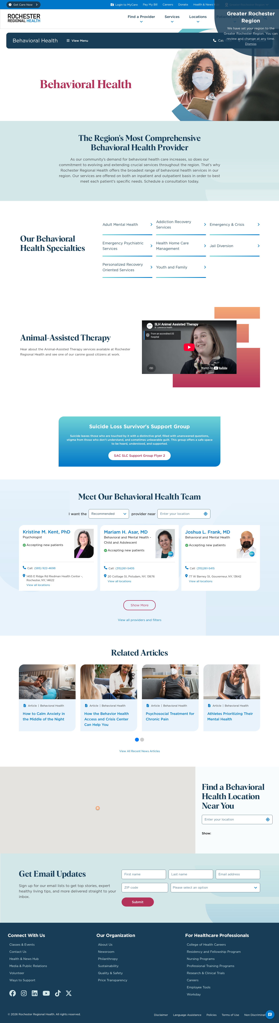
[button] (137, 740)
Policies (212, 1015)
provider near (143, 514)
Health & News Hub (206, 4)
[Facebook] (12, 993)
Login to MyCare (126, 4)
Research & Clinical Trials (206, 973)
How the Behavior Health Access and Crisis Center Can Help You (106, 719)
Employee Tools (198, 987)
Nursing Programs (201, 959)
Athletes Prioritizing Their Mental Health (230, 716)
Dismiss (250, 44)
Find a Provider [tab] (141, 16)
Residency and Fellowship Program (214, 952)
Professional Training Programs (210, 966)
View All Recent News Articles (139, 751)
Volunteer (16, 973)
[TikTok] (57, 993)
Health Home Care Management (172, 246)
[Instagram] (23, 993)
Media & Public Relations (28, 966)
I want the (78, 514)
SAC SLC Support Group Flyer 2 (139, 456)
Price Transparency (112, 980)
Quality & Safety (110, 973)
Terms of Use (230, 1015)
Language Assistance (187, 1015)
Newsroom (106, 952)
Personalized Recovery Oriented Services (123, 267)
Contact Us (17, 952)
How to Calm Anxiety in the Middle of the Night (44, 716)
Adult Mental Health (120, 224)
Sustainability (108, 966)
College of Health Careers (206, 944)
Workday (194, 994)
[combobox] (109, 514)
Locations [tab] (198, 16)
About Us (105, 944)
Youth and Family (171, 267)
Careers (168, 4)
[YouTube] (46, 993)
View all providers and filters (139, 620)
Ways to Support (22, 980)
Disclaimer (161, 1015)
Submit (137, 902)
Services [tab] (172, 16)
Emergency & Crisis (227, 224)
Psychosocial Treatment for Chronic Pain (170, 716)
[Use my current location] (205, 514)
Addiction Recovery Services (173, 224)
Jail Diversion (221, 246)
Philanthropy (108, 959)
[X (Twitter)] (68, 993)
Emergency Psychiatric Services (123, 246)
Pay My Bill (150, 4)
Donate (183, 4)
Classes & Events (22, 944)
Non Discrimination (257, 1015)
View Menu (80, 41)
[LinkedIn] (34, 993)
